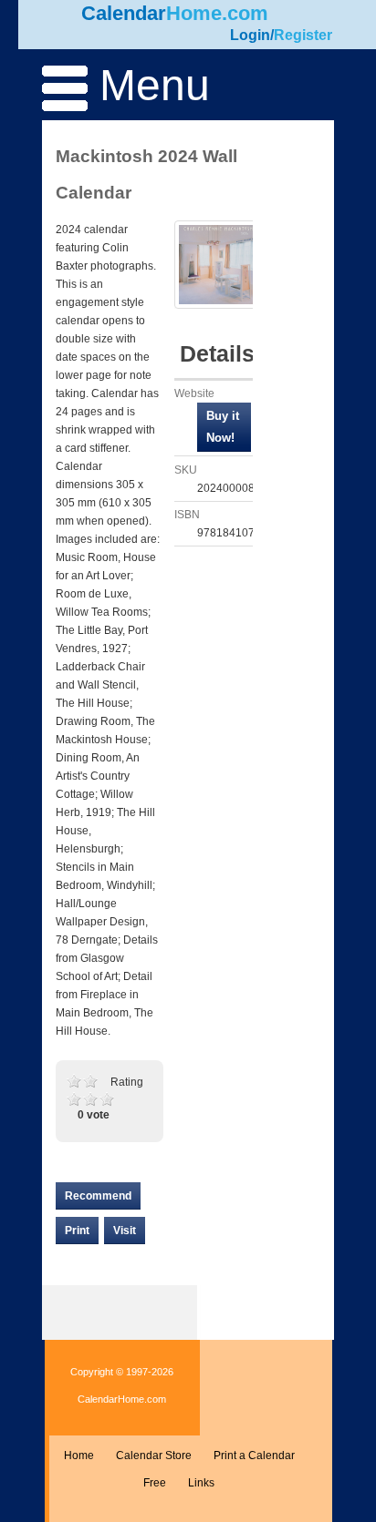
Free (154, 1482)
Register (303, 35)
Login (250, 35)
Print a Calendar (254, 1455)
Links (201, 1482)
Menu (149, 85)
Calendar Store (154, 1455)
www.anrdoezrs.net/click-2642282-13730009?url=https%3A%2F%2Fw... (224, 427)
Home (79, 1455)
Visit (124, 1230)
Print (77, 1230)
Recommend (98, 1196)
